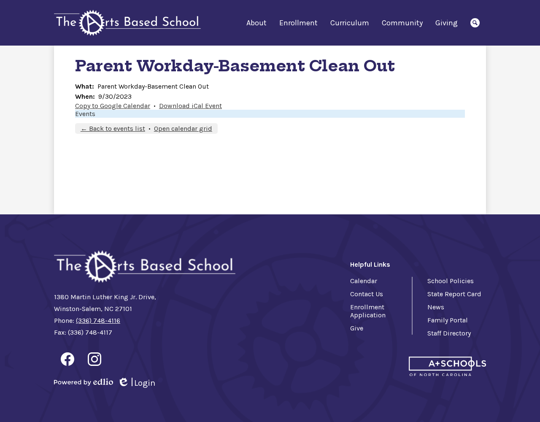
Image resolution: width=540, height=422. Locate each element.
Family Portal (447, 320)
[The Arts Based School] (127, 23)
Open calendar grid (183, 128)
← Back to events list (113, 128)
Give (356, 328)
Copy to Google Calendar (112, 106)
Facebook (67, 359)
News (435, 307)
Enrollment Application (368, 311)
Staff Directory (449, 333)
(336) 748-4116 (98, 320)
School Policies (450, 281)
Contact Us (366, 294)
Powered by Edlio (83, 382)
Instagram (94, 359)
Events (85, 114)
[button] (256, 22)
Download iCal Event (190, 106)
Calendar (363, 281)
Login (136, 383)
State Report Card (454, 294)
